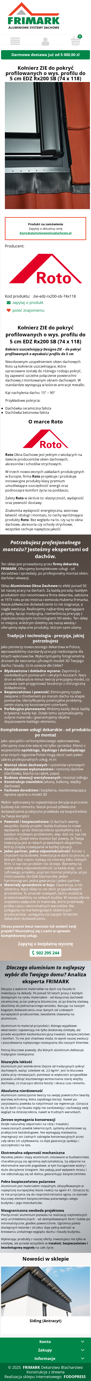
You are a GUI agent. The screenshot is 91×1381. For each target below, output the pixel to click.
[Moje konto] (45, 41)
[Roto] (45, 269)
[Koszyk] (76, 40)
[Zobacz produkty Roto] (45, 439)
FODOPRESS (75, 1376)
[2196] (47, 145)
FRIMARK (31, 1367)
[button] (15, 41)
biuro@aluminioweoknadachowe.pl (46, 233)
